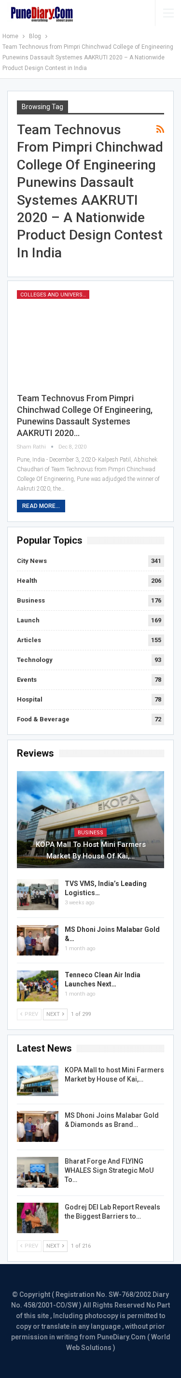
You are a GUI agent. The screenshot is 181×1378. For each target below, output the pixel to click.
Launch (28, 620)
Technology (35, 659)
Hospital (29, 699)
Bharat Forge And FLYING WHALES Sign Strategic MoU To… (109, 1170)
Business (31, 600)
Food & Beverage (43, 719)
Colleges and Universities (54, 295)
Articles (29, 640)
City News (32, 560)
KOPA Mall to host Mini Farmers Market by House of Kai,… (91, 850)
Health (27, 580)
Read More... (41, 506)
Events (27, 679)
